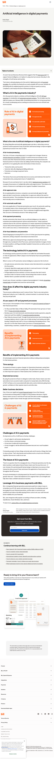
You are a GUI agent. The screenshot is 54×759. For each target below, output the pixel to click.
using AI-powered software (41, 303)
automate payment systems (28, 98)
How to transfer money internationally (17, 551)
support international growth (42, 325)
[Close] (24, 741)
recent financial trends (25, 392)
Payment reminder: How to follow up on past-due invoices (22, 561)
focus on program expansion (17, 311)
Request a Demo (9, 584)
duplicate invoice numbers (40, 182)
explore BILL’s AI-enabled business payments (25, 503)
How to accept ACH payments (15, 554)
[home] (5, 2)
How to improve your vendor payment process (19, 559)
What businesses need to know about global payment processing (24, 563)
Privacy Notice (5, 747)
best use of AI (42, 75)
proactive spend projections (31, 315)
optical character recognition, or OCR (14, 157)
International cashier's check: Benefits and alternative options (23, 556)
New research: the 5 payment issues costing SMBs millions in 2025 (24, 549)
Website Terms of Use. (12, 748)
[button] (50, 2)
